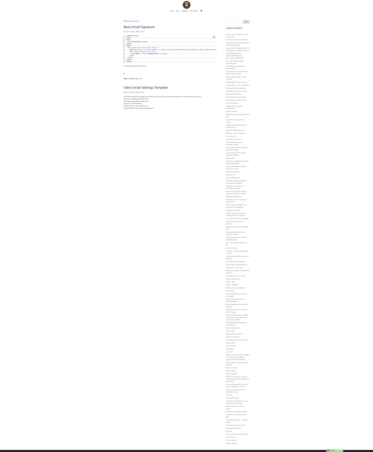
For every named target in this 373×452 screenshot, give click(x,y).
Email (142, 32)
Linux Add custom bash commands (237, 218)
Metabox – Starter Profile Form (236, 133)
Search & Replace (231, 111)
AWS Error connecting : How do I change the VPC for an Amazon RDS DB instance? (237, 379)
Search (246, 22)
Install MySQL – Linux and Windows (237, 85)
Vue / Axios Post (231, 136)
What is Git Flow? (231, 368)
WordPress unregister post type (236, 411)
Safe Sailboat (230, 291)
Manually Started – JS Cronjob (235, 276)
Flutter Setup (230, 331)
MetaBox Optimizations (233, 197)
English (332, 450)
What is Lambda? (231, 374)
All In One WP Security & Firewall (236, 434)
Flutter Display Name (233, 328)
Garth (127, 32)
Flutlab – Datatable (232, 285)
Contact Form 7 (231, 437)
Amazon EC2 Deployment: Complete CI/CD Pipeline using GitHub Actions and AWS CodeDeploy (237, 357)
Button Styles (230, 158)
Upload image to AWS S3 (234, 334)
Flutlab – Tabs (230, 282)
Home (172, 11)
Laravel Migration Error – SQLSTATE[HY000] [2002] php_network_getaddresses (235, 55)
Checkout (185, 11)
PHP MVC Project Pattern (234, 94)
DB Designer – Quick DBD (234, 268)
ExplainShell (230, 349)
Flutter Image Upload (233, 279)
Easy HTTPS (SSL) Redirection (235, 130)
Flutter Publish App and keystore (236, 265)
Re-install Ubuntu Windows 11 (236, 262)
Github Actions (231, 343)
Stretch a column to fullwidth (235, 288)
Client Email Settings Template (146, 87)
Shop (178, 11)
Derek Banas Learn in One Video (236, 91)
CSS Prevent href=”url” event (235, 425)
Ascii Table (229, 352)
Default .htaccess (231, 443)
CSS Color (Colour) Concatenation (237, 40)
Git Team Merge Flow (233, 178)
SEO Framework (231, 440)
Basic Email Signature (139, 27)
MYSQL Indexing (231, 248)
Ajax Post (229, 431)
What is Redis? (230, 371)
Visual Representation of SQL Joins (237, 340)
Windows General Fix (233, 172)
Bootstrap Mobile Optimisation (236, 88)
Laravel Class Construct (233, 139)
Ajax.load (229, 395)
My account (194, 11)
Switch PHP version (232, 103)
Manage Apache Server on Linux (236, 82)
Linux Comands (231, 346)
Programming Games (233, 210)
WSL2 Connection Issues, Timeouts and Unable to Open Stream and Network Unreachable (237, 317)
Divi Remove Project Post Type (235, 97)
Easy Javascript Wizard (233, 428)
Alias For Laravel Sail (232, 337)
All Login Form (230, 175)
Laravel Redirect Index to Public (236, 100)
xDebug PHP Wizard (232, 398)
